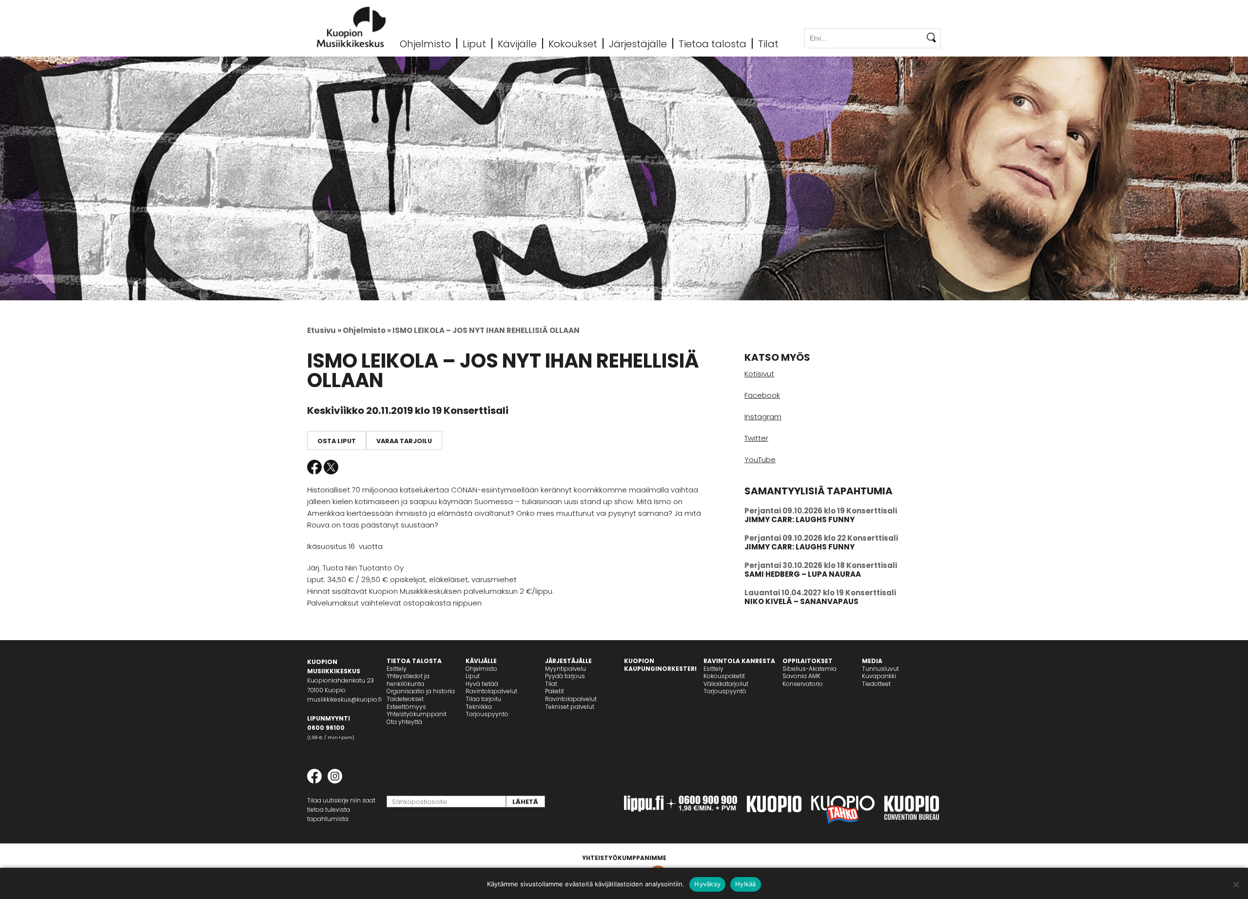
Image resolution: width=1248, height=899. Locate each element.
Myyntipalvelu (565, 668)
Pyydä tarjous (565, 676)
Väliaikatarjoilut (725, 684)
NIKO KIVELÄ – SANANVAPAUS (801, 601)
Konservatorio (802, 684)
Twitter (331, 467)
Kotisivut (759, 374)
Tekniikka (479, 707)
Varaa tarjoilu (404, 441)
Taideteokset (405, 699)
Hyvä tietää (482, 684)
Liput (474, 43)
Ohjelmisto (425, 43)
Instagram (762, 416)
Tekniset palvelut (569, 707)
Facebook (314, 467)
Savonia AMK (801, 676)
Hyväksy (707, 884)
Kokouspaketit (724, 676)
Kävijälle (517, 43)
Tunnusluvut (880, 668)
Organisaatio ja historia (421, 691)
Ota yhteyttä (404, 722)
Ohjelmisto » (367, 330)
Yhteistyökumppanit (417, 714)
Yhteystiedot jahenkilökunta (408, 680)
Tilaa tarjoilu (483, 699)
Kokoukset (572, 43)
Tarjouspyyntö (487, 714)
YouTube (760, 459)
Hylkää (745, 884)
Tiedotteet (876, 684)
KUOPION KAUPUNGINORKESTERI (660, 665)
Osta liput (336, 441)
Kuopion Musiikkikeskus (351, 27)
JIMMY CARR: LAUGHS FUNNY (799, 519)
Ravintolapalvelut (491, 691)
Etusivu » (324, 330)
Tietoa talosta (712, 43)
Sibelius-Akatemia (809, 668)
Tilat (768, 43)
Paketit (554, 691)
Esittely (397, 668)
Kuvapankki (879, 676)
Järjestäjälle (638, 43)
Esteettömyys (406, 707)
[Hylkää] (1236, 884)
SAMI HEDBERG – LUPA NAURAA (802, 574)
